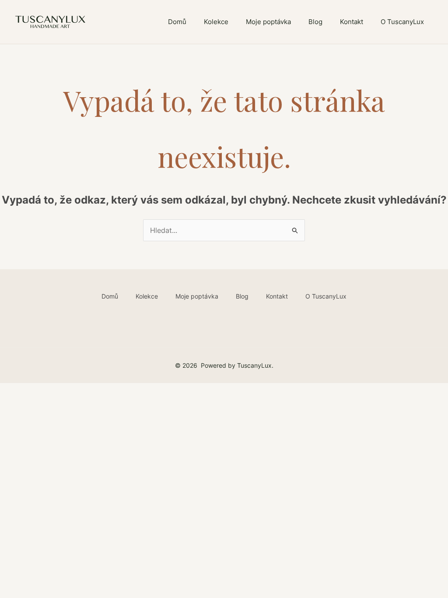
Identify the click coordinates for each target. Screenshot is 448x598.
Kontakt (351, 22)
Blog (315, 22)
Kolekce (216, 22)
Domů (177, 22)
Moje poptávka (268, 22)
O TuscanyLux (402, 22)
